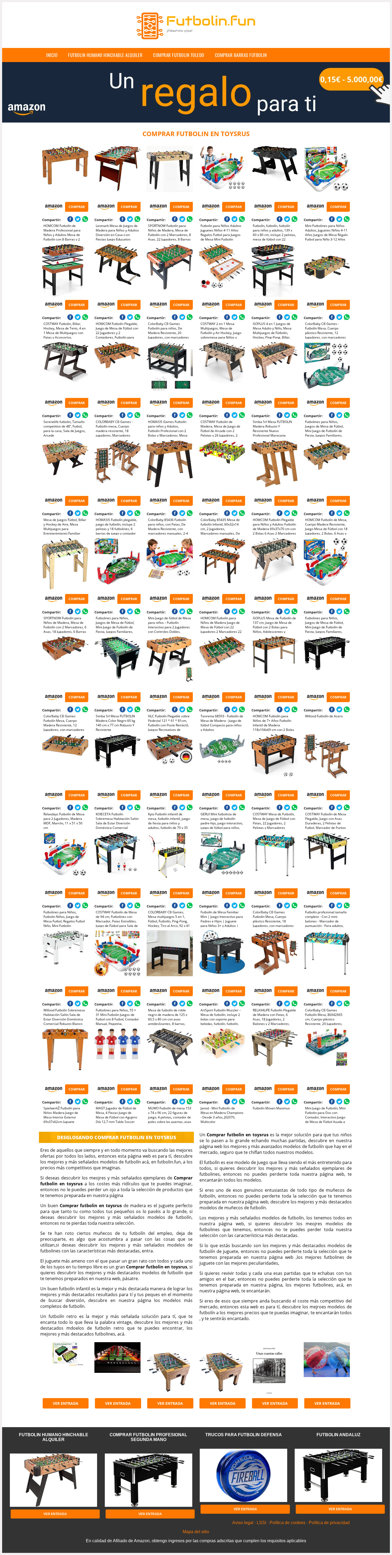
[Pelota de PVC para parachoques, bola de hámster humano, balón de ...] (327, 1368)
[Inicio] (196, 44)
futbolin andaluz (339, 1434)
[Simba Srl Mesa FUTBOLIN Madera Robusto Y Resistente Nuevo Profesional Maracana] (274, 368)
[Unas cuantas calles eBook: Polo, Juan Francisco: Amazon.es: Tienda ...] (274, 1368)
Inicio (51, 55)
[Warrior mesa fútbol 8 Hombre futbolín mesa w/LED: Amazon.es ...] (117, 1368)
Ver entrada (65, 1403)
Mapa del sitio (196, 1531)
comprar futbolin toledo (178, 55)
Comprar (77, 207)
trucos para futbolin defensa (243, 1434)
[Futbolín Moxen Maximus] (274, 1055)
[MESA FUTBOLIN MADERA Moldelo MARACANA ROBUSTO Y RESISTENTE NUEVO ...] (170, 1368)
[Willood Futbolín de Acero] (327, 663)
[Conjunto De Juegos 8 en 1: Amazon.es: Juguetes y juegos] (65, 1368)
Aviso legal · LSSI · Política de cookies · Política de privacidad (291, 1522)
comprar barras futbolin (241, 55)
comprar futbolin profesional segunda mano (148, 1437)
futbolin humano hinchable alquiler (105, 55)
